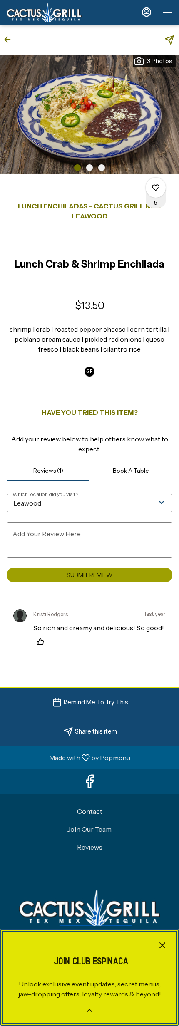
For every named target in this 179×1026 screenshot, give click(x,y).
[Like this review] (42, 641)
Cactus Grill (89, 908)
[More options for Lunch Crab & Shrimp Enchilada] (156, 188)
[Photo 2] (89, 167)
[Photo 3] (101, 167)
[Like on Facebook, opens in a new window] (89, 783)
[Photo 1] (77, 167)
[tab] (48, 471)
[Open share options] (169, 40)
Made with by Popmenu (68, 757)
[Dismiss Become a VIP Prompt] (162, 945)
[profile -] (147, 12)
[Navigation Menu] (167, 12)
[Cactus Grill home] (44, 12)
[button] (10, 39)
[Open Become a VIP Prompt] (89, 1011)
